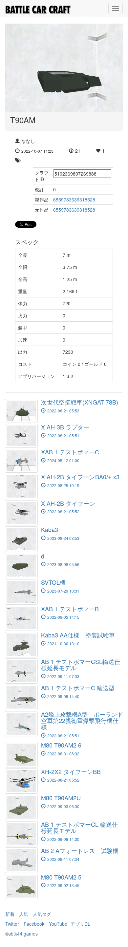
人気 (23, 914)
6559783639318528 (74, 199)
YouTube (58, 923)
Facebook (34, 923)
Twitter (12, 923)
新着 (9, 914)
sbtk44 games (23, 933)
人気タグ (42, 914)
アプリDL (80, 923)
